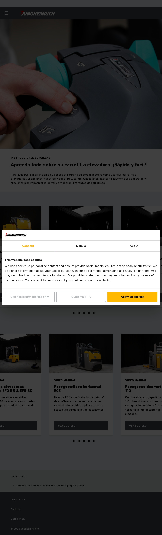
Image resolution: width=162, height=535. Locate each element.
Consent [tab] (28, 245)
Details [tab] (81, 245)
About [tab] (134, 245)
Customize (78, 296)
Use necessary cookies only (29, 296)
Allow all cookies (132, 296)
